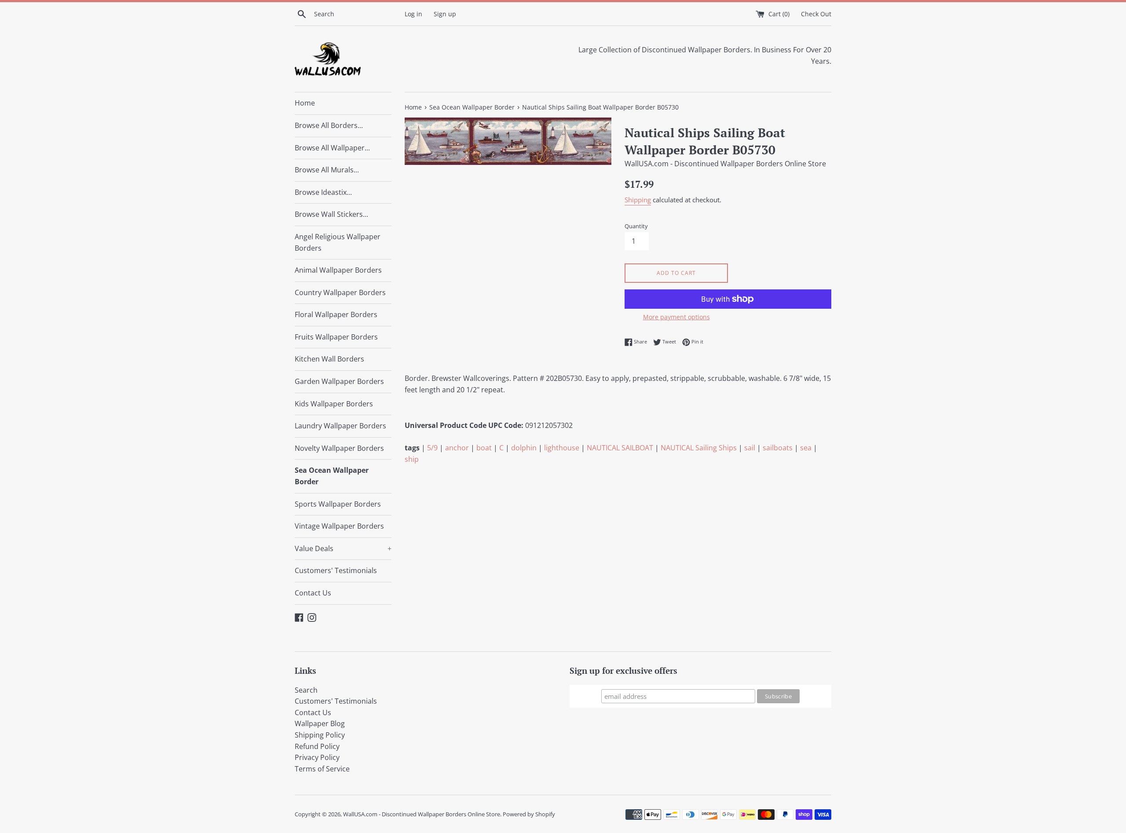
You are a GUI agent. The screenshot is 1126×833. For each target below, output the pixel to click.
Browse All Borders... (329, 125)
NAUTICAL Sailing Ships (699, 448)
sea (806, 448)
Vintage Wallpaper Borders (339, 526)
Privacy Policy (317, 757)
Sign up (445, 14)
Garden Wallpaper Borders (339, 381)
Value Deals (343, 548)
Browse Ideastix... (323, 192)
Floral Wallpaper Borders (336, 314)
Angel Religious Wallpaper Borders (337, 242)
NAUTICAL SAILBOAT (620, 448)
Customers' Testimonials (336, 570)
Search (306, 690)
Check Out (816, 14)
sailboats (778, 448)
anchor (457, 448)
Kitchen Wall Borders (329, 359)
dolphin (524, 448)
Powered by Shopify (529, 814)
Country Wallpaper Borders (340, 292)
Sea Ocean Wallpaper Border (332, 475)
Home (305, 103)
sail (749, 448)
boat (484, 448)
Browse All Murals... (327, 170)
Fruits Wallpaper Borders (336, 337)
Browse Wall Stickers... (331, 214)
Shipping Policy (320, 735)
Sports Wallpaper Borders (338, 504)
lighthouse (561, 448)
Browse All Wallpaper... (332, 148)
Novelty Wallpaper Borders (339, 448)
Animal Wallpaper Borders (338, 270)
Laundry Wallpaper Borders (340, 426)
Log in (413, 14)
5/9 (432, 448)
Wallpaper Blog (320, 723)
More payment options (676, 317)
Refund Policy (317, 746)
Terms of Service (322, 769)
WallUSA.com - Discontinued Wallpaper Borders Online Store (421, 814)
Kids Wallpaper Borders (334, 404)
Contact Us (313, 593)
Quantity (636, 226)
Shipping (638, 199)
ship (412, 459)
